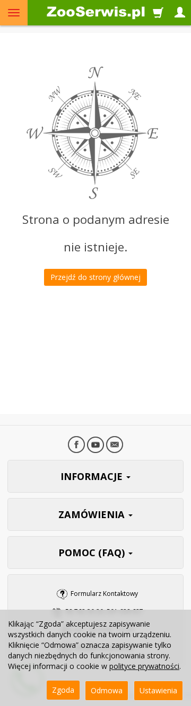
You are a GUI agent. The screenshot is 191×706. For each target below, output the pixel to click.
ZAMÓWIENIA (92, 514)
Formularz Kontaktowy (104, 593)
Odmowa (107, 690)
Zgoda (63, 690)
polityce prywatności (144, 666)
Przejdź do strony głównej (95, 277)
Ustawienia (158, 690)
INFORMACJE (92, 476)
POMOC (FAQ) (92, 552)
